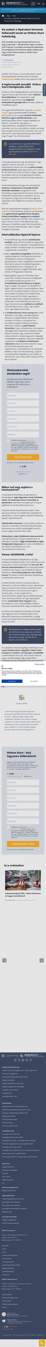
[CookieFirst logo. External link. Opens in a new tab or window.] (2, 666)
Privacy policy (39, 664)
